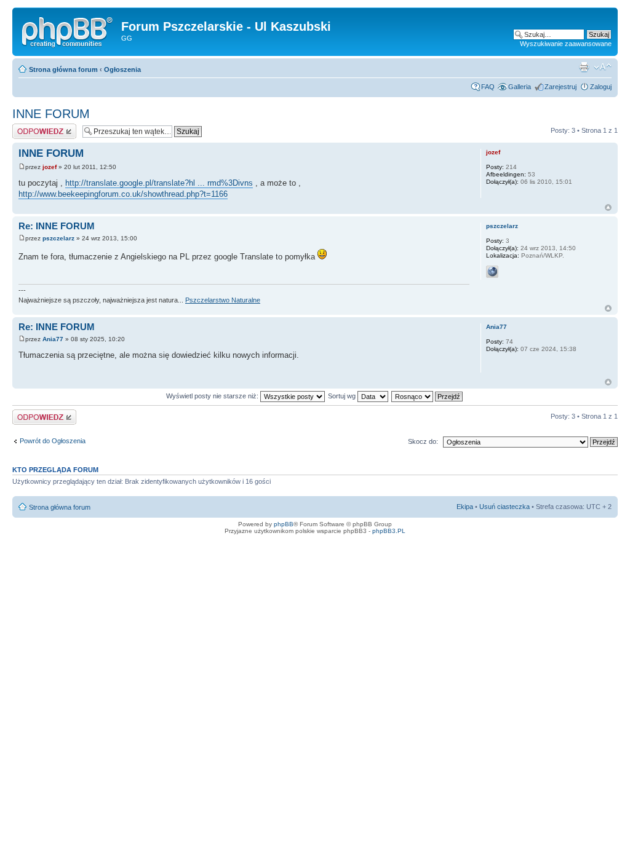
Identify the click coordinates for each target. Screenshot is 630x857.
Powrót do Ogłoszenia (53, 440)
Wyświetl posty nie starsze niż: (213, 396)
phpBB (283, 524)
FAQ (488, 86)
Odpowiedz (29, 127)
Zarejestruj (560, 86)
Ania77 (52, 339)
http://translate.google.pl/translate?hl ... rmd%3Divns (159, 183)
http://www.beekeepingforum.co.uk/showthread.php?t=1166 (123, 194)
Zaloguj (601, 86)
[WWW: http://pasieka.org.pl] (492, 272)
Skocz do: (423, 441)
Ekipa (465, 506)
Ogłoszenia (122, 69)
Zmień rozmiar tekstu (603, 67)
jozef (49, 167)
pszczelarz (58, 238)
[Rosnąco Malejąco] (427, 396)
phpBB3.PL (388, 530)
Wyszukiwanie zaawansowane (566, 43)
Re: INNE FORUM (56, 226)
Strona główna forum (63, 69)
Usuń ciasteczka (504, 506)
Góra (608, 207)
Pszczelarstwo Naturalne (222, 300)
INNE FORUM (51, 113)
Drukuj (584, 67)
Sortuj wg (342, 396)
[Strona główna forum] (68, 30)
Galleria (519, 86)
